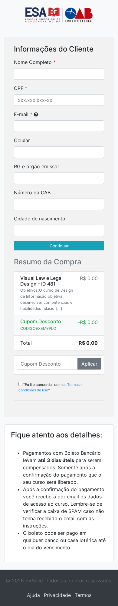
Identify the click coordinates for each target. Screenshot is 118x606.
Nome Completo (33, 62)
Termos (83, 595)
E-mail (23, 114)
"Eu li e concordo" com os (50, 387)
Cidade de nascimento (39, 219)
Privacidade (57, 595)
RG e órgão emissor (36, 166)
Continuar (59, 245)
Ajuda (33, 595)
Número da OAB (32, 192)
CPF (18, 88)
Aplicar (89, 364)
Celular (22, 140)
